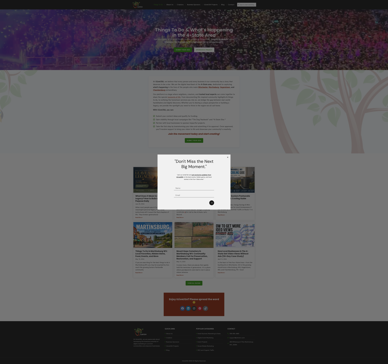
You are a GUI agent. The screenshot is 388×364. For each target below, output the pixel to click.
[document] (194, 182)
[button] (227, 157)
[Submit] (211, 202)
